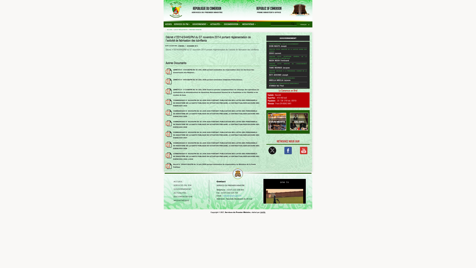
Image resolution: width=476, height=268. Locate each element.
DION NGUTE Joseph (278, 46)
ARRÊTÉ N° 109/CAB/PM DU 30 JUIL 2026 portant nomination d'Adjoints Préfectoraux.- (208, 80)
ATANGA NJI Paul (276, 86)
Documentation (231, 24)
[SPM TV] (304, 150)
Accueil (168, 24)
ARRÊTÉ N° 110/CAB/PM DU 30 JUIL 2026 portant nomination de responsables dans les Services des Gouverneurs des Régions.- (213, 71)
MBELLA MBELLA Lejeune (280, 80)
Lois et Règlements (181, 30)
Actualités (215, 24)
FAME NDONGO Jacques (279, 68)
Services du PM (181, 24)
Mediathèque (248, 24)
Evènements (277, 121)
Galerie (299, 121)
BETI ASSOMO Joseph (278, 75)
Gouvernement (199, 24)
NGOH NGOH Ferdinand (279, 60)
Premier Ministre (195, 30)
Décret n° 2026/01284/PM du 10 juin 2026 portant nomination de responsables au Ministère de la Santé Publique (214, 165)
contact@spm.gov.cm (232, 196)
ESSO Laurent (275, 53)
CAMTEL (263, 212)
